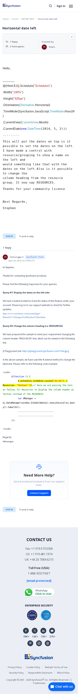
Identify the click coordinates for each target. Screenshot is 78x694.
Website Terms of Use (56, 667)
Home (6, 19)
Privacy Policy (15, 667)
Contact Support (39, 493)
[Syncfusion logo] (16, 5)
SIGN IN (9, 509)
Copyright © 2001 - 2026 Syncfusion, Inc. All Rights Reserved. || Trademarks (39, 681)
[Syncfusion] (39, 656)
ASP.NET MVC (27, 19)
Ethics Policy (63, 672)
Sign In (61, 6)
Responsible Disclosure (40, 672)
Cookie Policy (33, 667)
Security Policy (16, 672)
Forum (15, 19)
